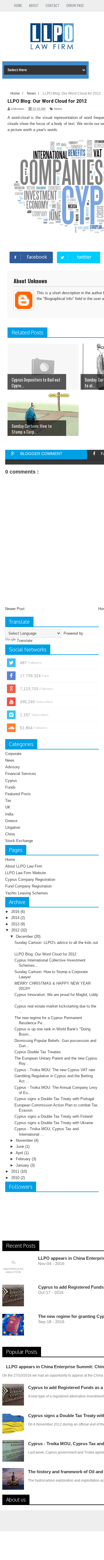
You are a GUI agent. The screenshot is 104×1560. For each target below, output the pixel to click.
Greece (11, 821)
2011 (16, 1171)
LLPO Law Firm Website (25, 873)
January (23, 1165)
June (20, 1146)
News (9, 760)
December (25, 936)
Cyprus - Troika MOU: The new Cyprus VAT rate (54, 1070)
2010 (16, 1178)
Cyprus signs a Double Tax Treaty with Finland (53, 1116)
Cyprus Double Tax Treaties (37, 1052)
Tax (8, 800)
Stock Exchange (19, 841)
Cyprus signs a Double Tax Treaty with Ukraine (53, 1123)
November (25, 1140)
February (24, 1159)
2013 (16, 924)
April (20, 1153)
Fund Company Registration (28, 886)
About (34, 5)
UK (7, 807)
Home (18, 5)
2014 (16, 918)
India (9, 814)
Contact (53, 5)
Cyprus (11, 780)
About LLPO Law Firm (23, 866)
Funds (10, 787)
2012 (16, 930)
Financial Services (20, 773)
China (10, 834)
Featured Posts (18, 794)
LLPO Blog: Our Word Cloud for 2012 (45, 954)
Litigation (12, 827)
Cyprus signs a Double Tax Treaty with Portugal (54, 1099)
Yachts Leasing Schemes (26, 893)
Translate (24, 640)
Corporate (13, 754)
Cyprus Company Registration (30, 879)
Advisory (12, 767)
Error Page (75, 5)
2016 (16, 911)
